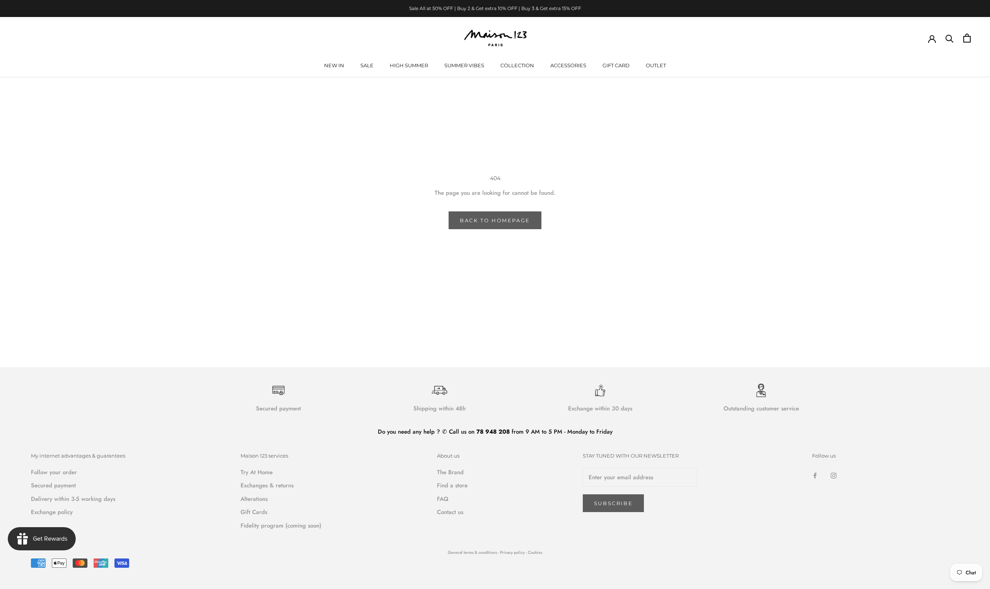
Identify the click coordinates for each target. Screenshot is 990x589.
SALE (367, 65)
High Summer (409, 65)
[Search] (950, 38)
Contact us (450, 512)
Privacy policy (513, 552)
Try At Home (257, 472)
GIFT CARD (616, 65)
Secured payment (53, 485)
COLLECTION (517, 65)
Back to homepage (495, 220)
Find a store (452, 485)
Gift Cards (254, 512)
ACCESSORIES (568, 65)
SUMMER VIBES (464, 65)
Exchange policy (52, 512)
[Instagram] (833, 475)
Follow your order (54, 472)
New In (334, 65)
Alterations (254, 499)
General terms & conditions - (473, 552)
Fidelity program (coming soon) (281, 525)
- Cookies (534, 552)
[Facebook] (815, 475)
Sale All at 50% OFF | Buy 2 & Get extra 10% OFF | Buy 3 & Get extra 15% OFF (495, 8)
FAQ (442, 499)
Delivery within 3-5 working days (73, 499)
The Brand (450, 472)
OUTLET (656, 65)
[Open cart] (967, 38)
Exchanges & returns (267, 485)
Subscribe (613, 503)
